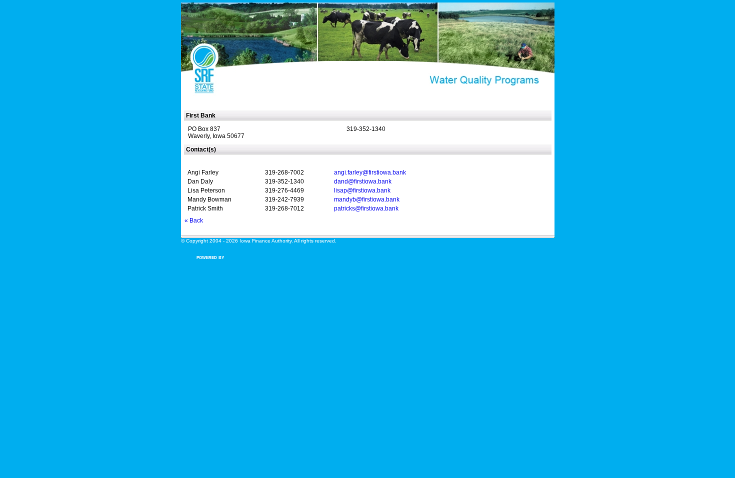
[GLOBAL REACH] (213, 264)
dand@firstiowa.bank (363, 181)
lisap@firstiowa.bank (362, 190)
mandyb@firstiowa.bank (367, 199)
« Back (193, 220)
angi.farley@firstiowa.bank (370, 172)
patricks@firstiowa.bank (366, 208)
